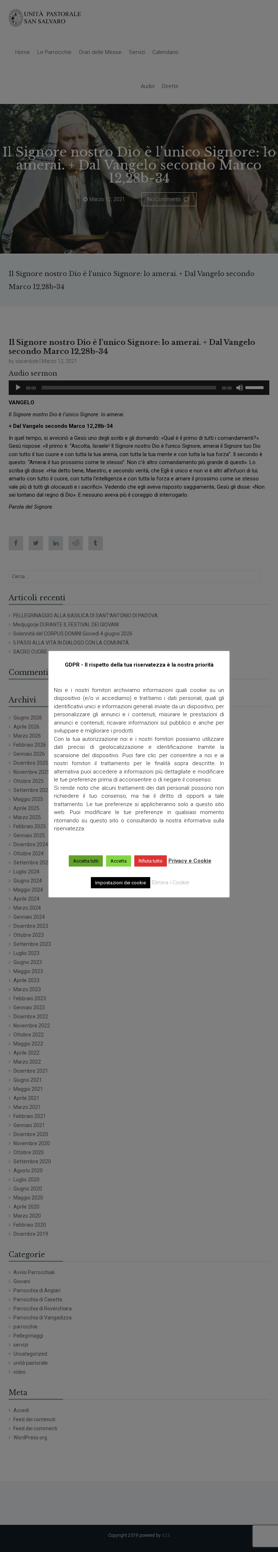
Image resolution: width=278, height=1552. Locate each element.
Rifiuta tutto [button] (151, 861)
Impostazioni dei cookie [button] (120, 882)
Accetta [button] (118, 861)
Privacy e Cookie (189, 861)
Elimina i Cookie (170, 882)
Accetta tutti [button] (85, 861)
